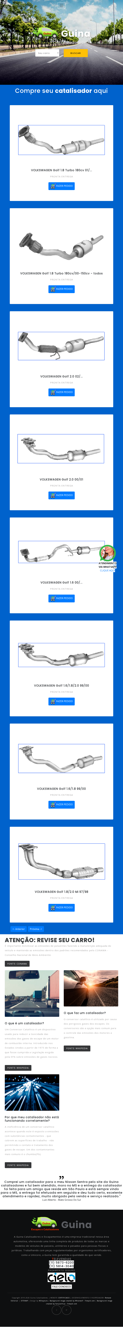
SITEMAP (24, 1301)
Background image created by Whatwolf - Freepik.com (72, 1301)
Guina (75, 33)
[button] (9, 1191)
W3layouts (43, 1301)
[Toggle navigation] (61, 5)
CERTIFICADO (64, 1298)
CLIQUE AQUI (107, 570)
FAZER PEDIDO (64, 186)
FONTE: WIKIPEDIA (18, 1067)
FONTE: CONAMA (17, 963)
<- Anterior (18, 929)
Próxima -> (36, 929)
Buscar (75, 53)
